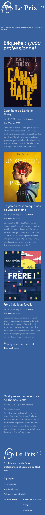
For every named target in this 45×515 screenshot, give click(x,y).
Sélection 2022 (14, 123)
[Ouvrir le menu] (2, 17)
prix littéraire (27, 119)
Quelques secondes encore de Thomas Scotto (21, 398)
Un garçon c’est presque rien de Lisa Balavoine (22, 207)
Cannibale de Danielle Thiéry (18, 112)
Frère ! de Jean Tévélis (18, 304)
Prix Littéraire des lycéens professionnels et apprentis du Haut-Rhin (22, 28)
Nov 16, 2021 (9, 119)
